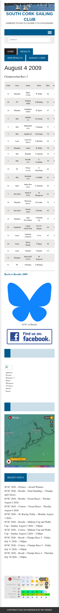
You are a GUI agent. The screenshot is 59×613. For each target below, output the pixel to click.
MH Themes (46, 610)
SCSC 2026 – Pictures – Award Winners (23, 486)
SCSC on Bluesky (29, 324)
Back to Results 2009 (16, 274)
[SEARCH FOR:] (29, 39)
